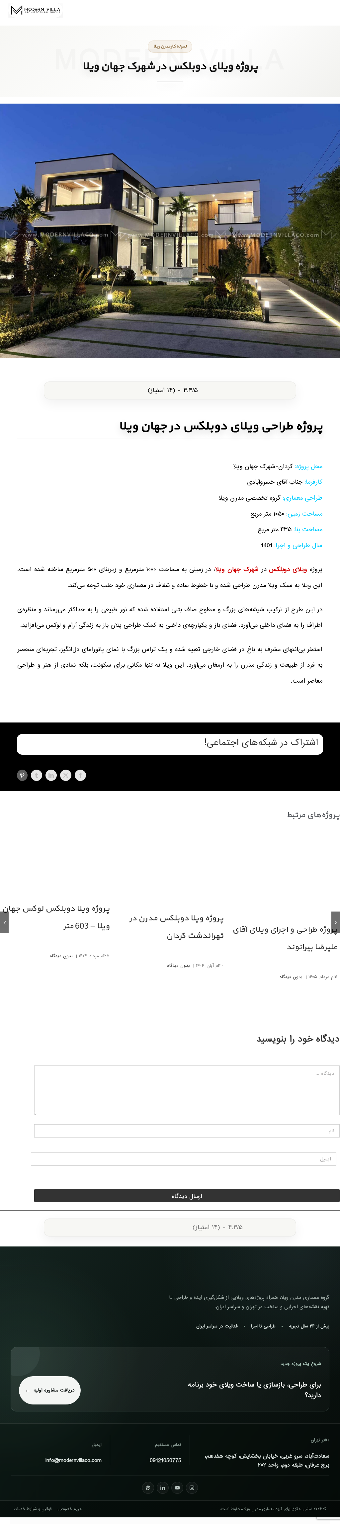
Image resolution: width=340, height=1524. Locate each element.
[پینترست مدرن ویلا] (148, 1488)
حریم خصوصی (69, 1509)
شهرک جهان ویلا (237, 569)
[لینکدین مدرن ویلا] (163, 1488)
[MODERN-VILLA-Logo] (35, 5)
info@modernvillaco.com (73, 1460)
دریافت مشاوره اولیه (54, 1390)
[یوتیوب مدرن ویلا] (177, 1488)
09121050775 (165, 1460)
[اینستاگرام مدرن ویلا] (192, 1488)
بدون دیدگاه (291, 977)
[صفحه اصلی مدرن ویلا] (292, 1271)
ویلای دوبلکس (288, 569)
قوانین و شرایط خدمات (32, 1509)
